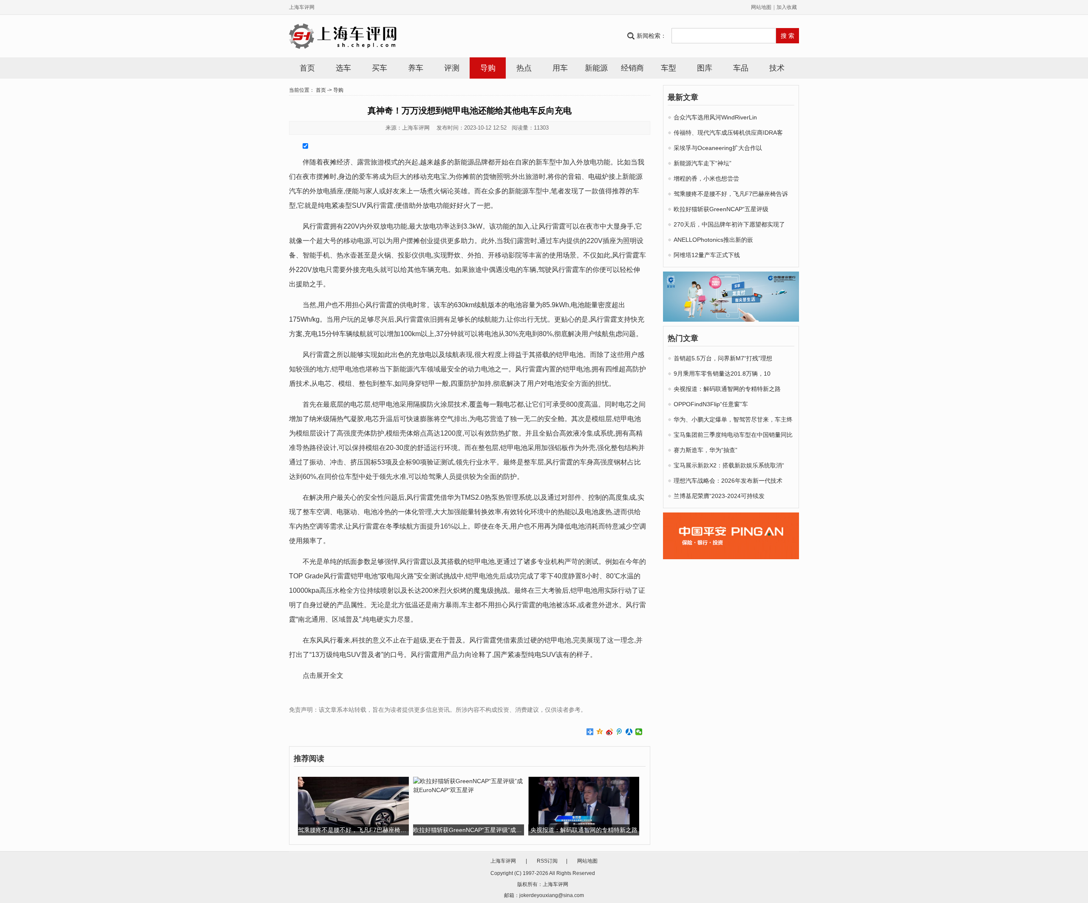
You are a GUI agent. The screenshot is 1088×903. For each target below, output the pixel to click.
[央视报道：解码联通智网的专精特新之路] (583, 803)
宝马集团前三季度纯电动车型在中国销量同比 (733, 434)
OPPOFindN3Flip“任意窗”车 (711, 404)
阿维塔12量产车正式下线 (707, 255)
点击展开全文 (323, 675)
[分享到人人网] (629, 731)
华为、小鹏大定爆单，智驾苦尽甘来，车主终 (733, 419)
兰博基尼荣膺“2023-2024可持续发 (719, 496)
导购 (488, 68)
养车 (415, 68)
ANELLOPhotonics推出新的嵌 (713, 239)
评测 (451, 68)
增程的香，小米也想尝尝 (706, 178)
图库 (704, 68)
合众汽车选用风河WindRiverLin (715, 117)
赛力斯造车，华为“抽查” (705, 450)
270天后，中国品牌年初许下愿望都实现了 (729, 224)
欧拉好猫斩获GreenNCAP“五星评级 (721, 209)
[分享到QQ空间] (600, 731)
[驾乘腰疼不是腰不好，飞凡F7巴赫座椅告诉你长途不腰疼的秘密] (353, 803)
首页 (307, 68)
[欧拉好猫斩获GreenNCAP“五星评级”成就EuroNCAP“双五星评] (468, 785)
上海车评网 (301, 7)
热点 (524, 68)
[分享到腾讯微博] (619, 731)
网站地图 (761, 7)
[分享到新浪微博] (609, 731)
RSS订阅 (547, 861)
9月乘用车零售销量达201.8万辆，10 (722, 373)
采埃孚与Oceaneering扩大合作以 (718, 147)
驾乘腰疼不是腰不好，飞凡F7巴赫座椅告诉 (731, 193)
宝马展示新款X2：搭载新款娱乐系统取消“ (729, 465)
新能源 (596, 68)
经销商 (632, 68)
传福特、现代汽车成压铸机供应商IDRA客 (728, 132)
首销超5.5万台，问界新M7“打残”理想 (723, 358)
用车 (560, 68)
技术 (777, 68)
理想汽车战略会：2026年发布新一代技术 (728, 480)
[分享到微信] (639, 731)
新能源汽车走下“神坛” (702, 163)
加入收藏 (786, 7)
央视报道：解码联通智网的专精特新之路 (727, 388)
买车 (379, 68)
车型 (668, 68)
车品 (740, 68)
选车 (343, 68)
